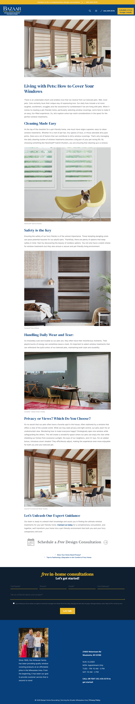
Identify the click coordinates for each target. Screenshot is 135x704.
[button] (90, 11)
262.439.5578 (92, 2)
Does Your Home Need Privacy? (69, 555)
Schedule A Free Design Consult (125, 11)
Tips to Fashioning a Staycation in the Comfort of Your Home (69, 557)
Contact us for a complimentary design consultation (59, 2)
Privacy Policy (94, 700)
